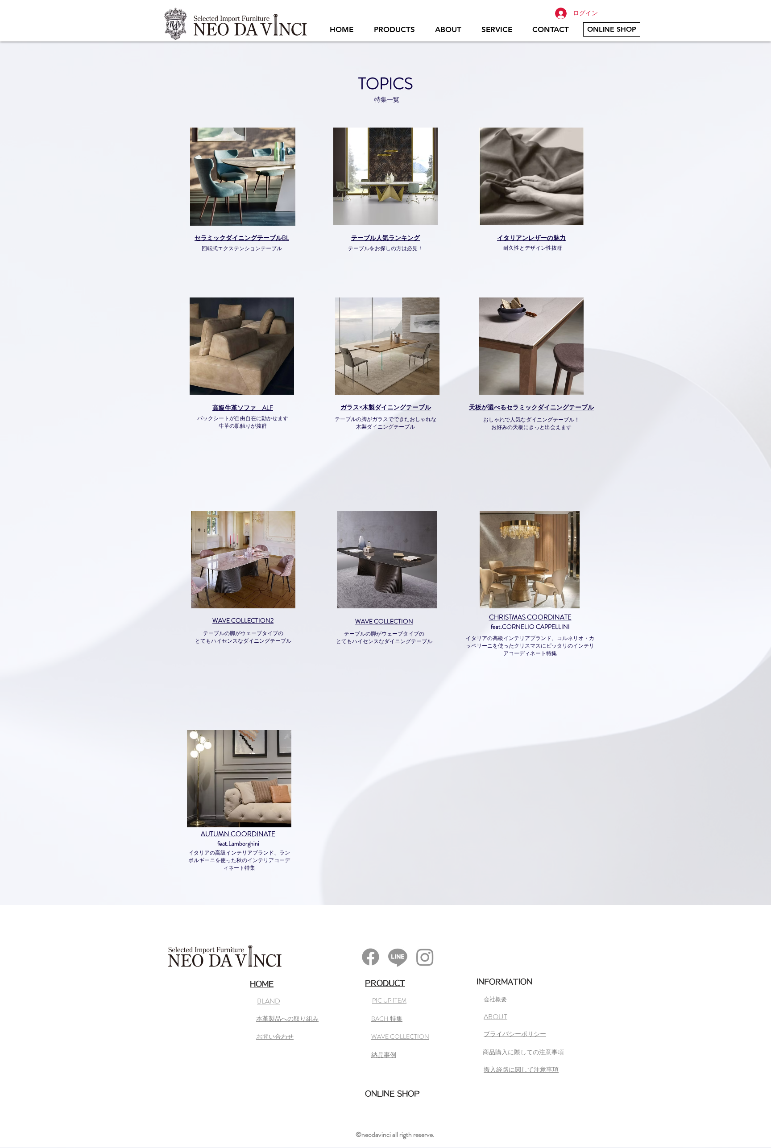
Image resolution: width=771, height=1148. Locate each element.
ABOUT (495, 1017)
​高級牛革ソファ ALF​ (242, 407)
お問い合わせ (275, 1036)
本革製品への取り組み (287, 1018)
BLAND (268, 1001)
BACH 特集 (386, 1018)
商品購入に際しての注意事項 (523, 1052)
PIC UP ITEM (389, 1000)
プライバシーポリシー (515, 1033)
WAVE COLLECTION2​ (243, 620)
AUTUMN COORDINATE (238, 834)
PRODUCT (385, 983)
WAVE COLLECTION (384, 621)
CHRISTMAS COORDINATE (530, 617)
